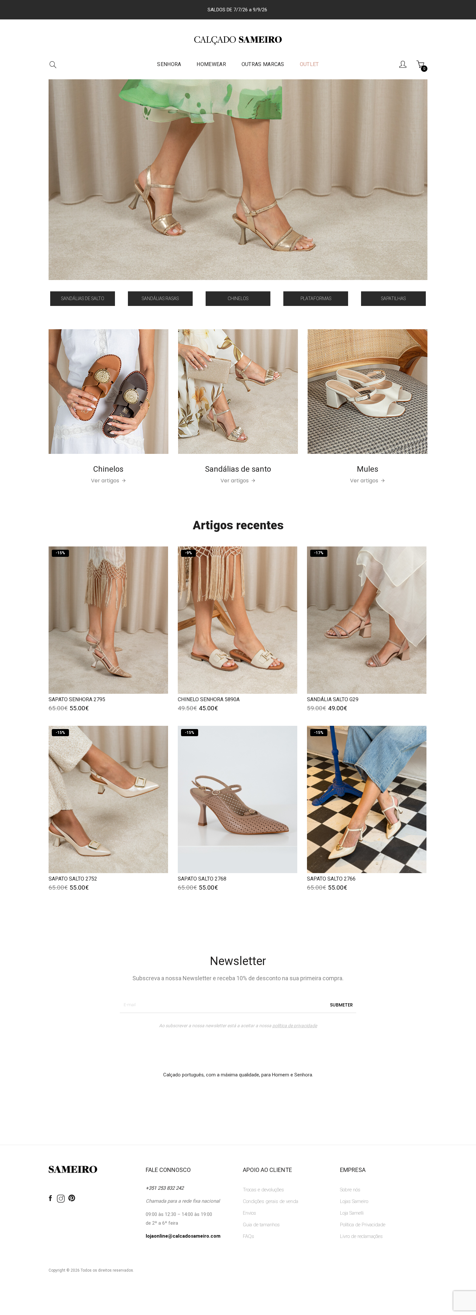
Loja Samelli (352, 1213)
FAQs (248, 1236)
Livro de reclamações (361, 1236)
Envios (249, 1213)
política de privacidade (294, 1025)
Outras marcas (263, 64)
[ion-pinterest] (71, 1198)
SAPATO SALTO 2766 (331, 879)
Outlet (309, 64)
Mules (367, 469)
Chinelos (108, 469)
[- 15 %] (108, 620)
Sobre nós (350, 1190)
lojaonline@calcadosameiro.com (183, 1236)
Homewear (211, 64)
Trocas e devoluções (263, 1190)
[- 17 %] (366, 620)
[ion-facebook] (50, 1198)
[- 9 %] (237, 620)
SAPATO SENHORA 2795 (77, 699)
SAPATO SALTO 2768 (202, 879)
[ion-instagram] (61, 1199)
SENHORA (169, 64)
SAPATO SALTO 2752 (73, 879)
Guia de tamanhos (261, 1225)
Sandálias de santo (238, 469)
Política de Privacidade (362, 1225)
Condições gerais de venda (270, 1201)
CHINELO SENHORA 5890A (209, 699)
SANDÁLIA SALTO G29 (332, 699)
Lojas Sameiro (354, 1201)
